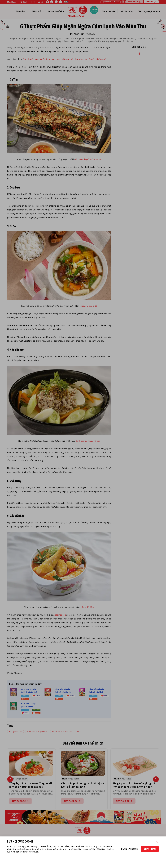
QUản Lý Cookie (129, 849)
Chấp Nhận (150, 849)
